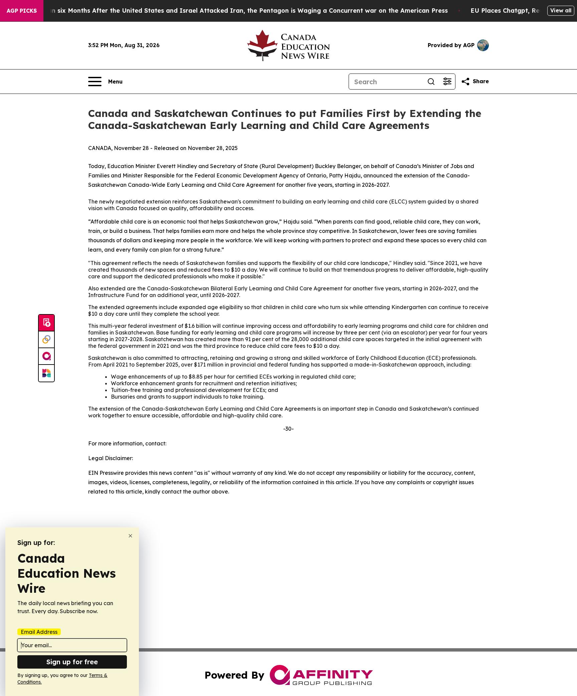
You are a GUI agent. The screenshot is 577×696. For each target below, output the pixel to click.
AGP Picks (22, 10)
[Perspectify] (46, 339)
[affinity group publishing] (46, 356)
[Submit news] (46, 323)
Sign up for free (72, 662)
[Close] (130, 536)
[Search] (431, 81)
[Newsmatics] (46, 373)
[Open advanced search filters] (447, 81)
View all (560, 10)
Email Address (39, 632)
